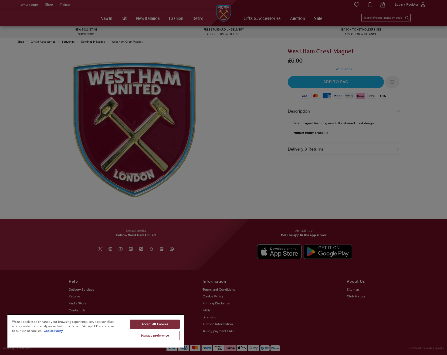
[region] (95, 331)
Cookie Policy (53, 331)
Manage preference (155, 335)
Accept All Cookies (155, 324)
